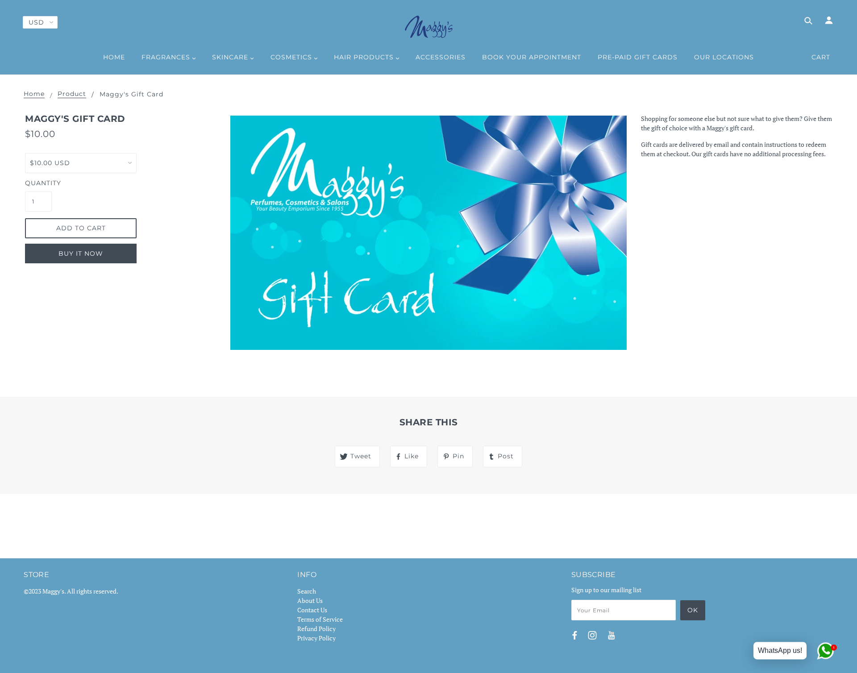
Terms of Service (320, 619)
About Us (310, 600)
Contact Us (312, 610)
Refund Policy (316, 628)
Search (306, 591)
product (72, 94)
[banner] (429, 27)
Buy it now (80, 253)
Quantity (38, 183)
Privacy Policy (316, 638)
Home (34, 94)
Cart (820, 57)
